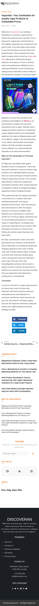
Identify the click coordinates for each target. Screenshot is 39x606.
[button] (19, 319)
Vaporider (15, 32)
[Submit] (33, 453)
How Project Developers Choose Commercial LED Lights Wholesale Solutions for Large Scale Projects (17, 380)
